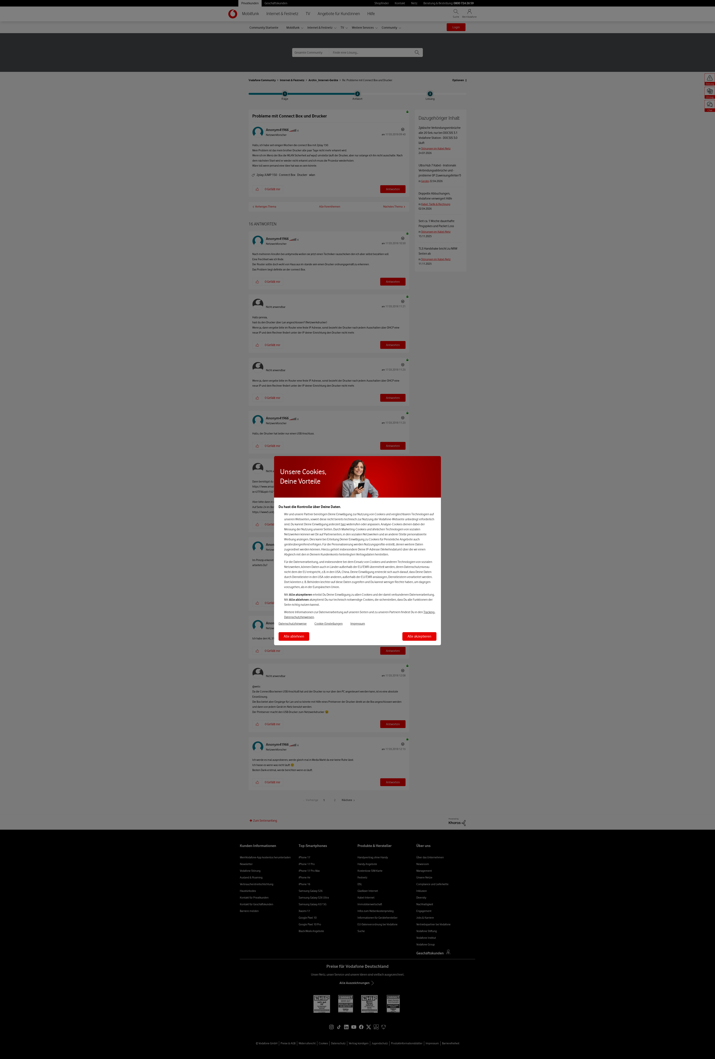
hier (343, 524)
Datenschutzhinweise (293, 623)
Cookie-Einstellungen (328, 623)
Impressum (357, 623)
